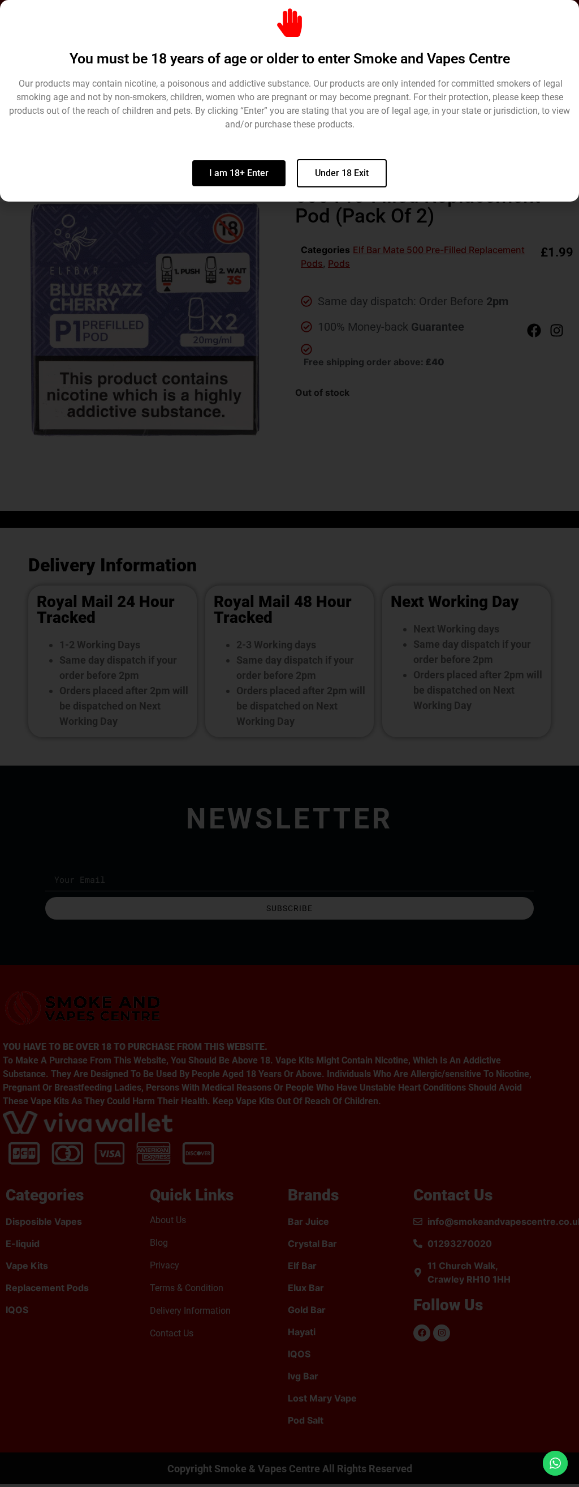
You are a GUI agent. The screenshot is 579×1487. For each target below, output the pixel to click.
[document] (289, 743)
